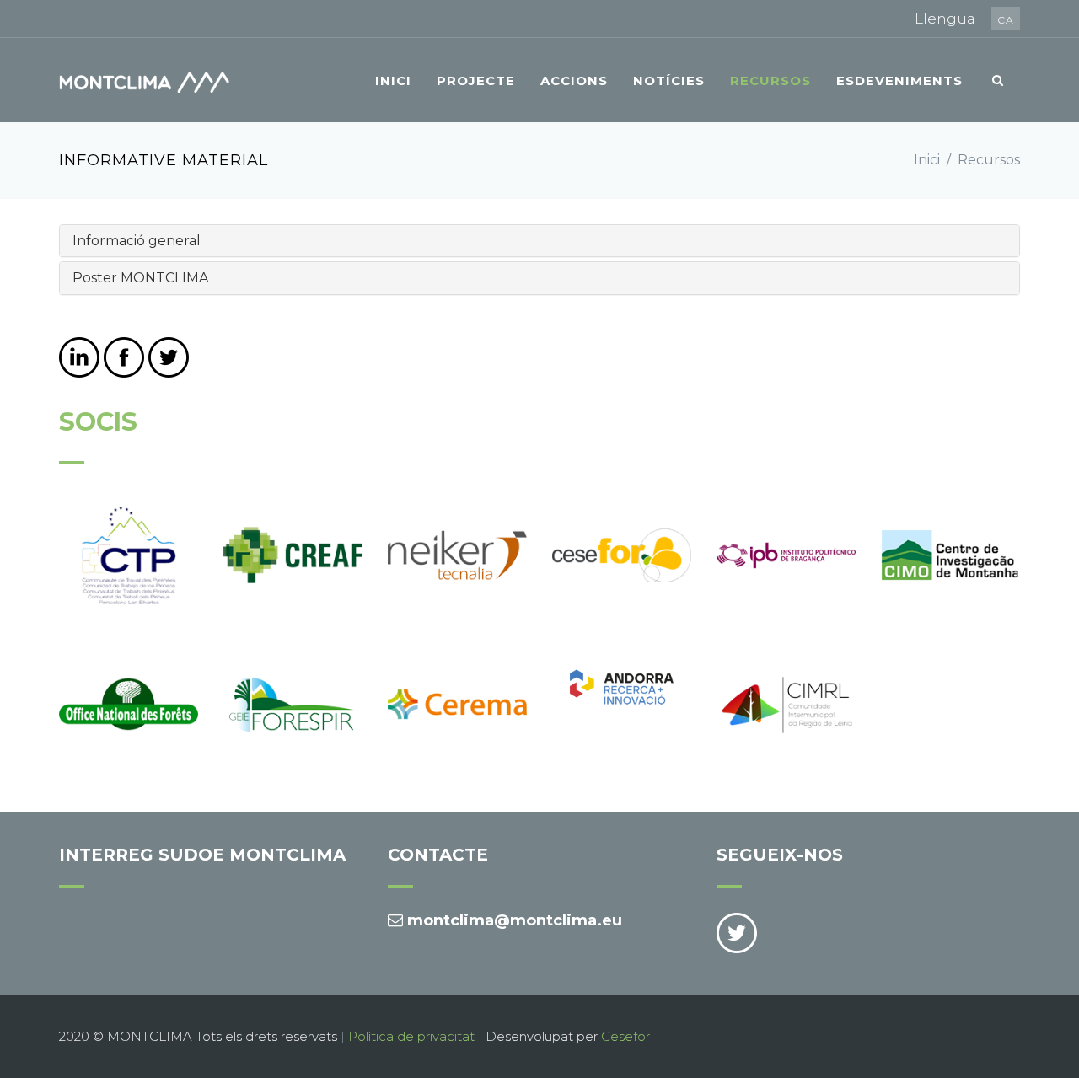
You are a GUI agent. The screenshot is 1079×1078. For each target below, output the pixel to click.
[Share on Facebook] (124, 357)
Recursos (770, 80)
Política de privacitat (411, 1036)
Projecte (476, 80)
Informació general (136, 241)
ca (1005, 19)
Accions (574, 80)
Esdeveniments (899, 80)
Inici (393, 80)
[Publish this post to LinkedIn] (79, 357)
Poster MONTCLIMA (140, 278)
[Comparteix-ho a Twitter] (168, 357)
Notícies (669, 80)
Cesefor (625, 1036)
